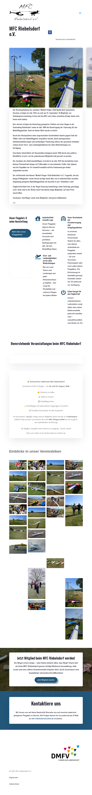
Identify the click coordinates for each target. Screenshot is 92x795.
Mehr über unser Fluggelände (19, 233)
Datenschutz (14, 784)
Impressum (13, 777)
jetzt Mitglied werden (46, 680)
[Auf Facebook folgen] (50, 32)
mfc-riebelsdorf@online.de (42, 719)
